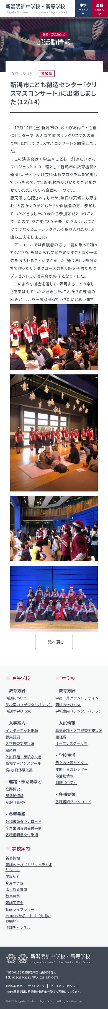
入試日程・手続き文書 (24, 756)
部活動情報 (15, 795)
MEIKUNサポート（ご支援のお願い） (28, 918)
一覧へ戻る (54, 642)
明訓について (16, 698)
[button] (83, 8)
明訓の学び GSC (18, 711)
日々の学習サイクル (71, 762)
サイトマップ (36, 986)
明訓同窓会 (15, 902)
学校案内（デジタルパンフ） (29, 704)
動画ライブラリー (20, 909)
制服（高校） (16, 802)
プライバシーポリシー (64, 986)
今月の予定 (15, 883)
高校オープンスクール (23, 763)
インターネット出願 (22, 730)
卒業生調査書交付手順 (24, 828)
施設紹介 (13, 876)
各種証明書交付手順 (22, 834)
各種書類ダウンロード (24, 821)
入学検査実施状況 (20, 743)
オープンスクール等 (71, 743)
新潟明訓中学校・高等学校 (36, 8)
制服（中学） (66, 782)
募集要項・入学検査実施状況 (78, 730)
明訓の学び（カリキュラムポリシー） (29, 867)
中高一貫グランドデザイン (77, 698)
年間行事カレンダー (71, 769)
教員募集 (13, 896)
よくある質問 (16, 889)
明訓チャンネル (18, 927)
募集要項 (13, 736)
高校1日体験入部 (19, 769)
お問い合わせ (14, 986)
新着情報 (13, 858)
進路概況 (13, 789)
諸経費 (11, 750)
